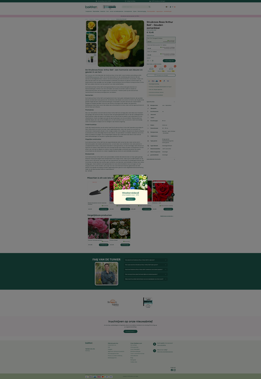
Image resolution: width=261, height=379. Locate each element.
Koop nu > (130, 199)
